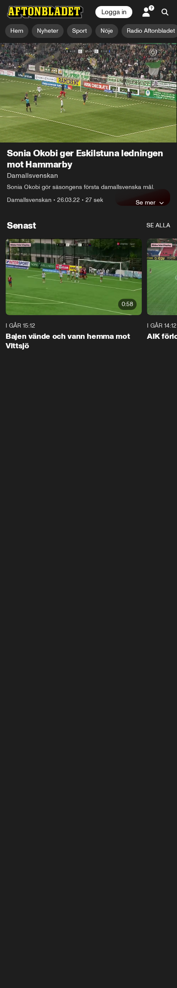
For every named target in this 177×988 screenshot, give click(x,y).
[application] (88, 93)
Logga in (113, 12)
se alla (158, 225)
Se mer (146, 202)
